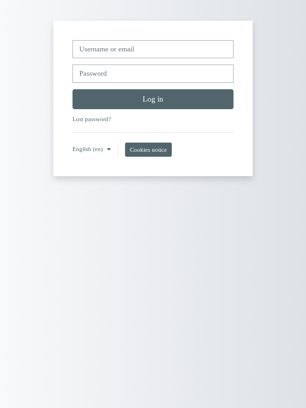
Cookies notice (148, 149)
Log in (153, 99)
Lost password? (92, 119)
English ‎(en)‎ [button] (88, 148)
